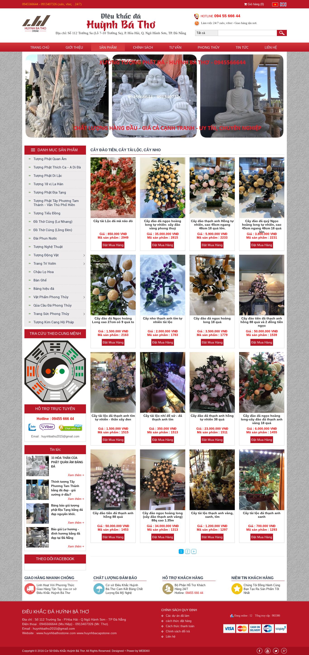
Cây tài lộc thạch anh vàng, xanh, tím (212, 514)
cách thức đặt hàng (178, 621)
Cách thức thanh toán (180, 626)
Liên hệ (271, 47)
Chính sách (143, 47)
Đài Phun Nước (45, 238)
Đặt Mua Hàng (113, 245)
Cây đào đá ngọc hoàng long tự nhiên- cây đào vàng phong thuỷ (162, 224)
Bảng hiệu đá (43, 289)
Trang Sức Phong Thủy (51, 314)
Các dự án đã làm (177, 615)
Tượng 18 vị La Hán (48, 184)
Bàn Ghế (40, 280)
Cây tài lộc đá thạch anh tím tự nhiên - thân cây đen (113, 417)
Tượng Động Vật (46, 255)
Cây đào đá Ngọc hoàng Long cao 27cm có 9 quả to (113, 320)
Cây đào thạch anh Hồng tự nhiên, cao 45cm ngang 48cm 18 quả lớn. (212, 224)
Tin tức (242, 47)
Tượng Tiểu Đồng (46, 213)
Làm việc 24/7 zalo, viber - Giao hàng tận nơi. (229, 23)
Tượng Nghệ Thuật (48, 247)
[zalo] (32, 430)
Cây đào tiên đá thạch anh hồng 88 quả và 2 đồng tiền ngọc (261, 322)
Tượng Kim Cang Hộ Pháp (53, 322)
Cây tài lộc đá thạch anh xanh (261, 514)
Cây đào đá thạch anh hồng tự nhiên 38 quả (212, 417)
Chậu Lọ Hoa (43, 272)
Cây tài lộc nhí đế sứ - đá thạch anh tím (162, 417)
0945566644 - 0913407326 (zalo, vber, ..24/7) (52, 4)
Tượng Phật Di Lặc (47, 176)
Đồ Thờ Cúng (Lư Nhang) (52, 222)
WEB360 (144, 651)
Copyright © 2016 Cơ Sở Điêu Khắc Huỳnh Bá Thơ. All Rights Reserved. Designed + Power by (86, 651)
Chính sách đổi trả (178, 631)
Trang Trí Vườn (44, 264)
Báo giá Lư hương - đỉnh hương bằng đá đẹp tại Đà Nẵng (65, 534)
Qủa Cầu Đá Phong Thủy (52, 305)
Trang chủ (39, 47)
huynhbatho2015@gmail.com (60, 436)
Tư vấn (175, 47)
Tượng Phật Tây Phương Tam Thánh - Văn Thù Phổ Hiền (56, 203)
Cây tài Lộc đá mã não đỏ (113, 221)
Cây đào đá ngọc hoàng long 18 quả (212, 320)
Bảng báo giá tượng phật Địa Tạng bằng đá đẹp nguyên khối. (67, 510)
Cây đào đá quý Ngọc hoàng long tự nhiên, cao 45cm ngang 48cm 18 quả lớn (261, 226)
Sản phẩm (108, 47)
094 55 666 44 (227, 16)
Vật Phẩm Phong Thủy (51, 297)
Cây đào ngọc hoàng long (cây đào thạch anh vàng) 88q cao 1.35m (163, 516)
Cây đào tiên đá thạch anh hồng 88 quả (113, 514)
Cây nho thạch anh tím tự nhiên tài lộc (162, 320)
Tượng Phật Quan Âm (50, 159)
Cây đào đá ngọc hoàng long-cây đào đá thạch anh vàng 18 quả (262, 419)
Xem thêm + (76, 475)
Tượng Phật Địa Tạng (49, 192)
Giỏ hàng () (255, 4)
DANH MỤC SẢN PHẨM (58, 150)
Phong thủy (208, 47)
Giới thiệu (74, 47)
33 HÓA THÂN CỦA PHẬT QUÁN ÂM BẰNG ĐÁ (67, 462)
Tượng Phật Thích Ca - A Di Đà (57, 167)
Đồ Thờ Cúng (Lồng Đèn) (52, 230)
